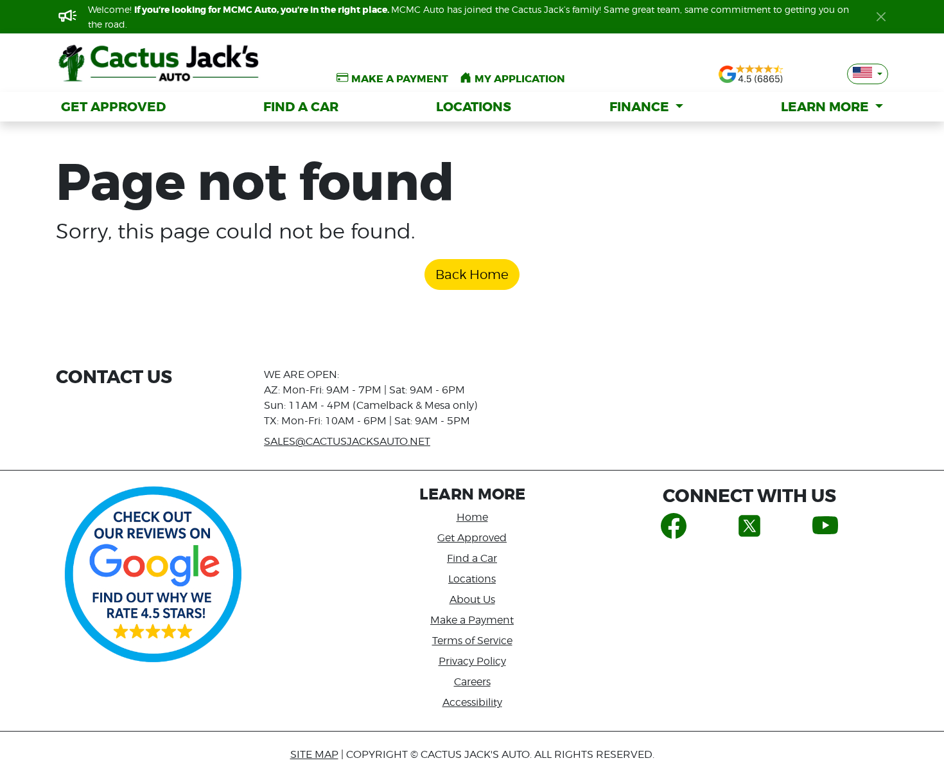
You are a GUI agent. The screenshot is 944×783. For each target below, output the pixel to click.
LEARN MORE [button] (826, 106)
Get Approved (472, 538)
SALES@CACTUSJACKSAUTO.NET (347, 441)
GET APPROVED (113, 106)
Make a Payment (472, 620)
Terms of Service (472, 640)
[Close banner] (881, 17)
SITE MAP (314, 754)
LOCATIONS (473, 106)
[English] (867, 74)
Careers (472, 682)
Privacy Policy (472, 661)
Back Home (472, 274)
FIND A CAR (300, 106)
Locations (472, 579)
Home (472, 517)
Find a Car (472, 558)
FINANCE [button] (640, 106)
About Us (472, 599)
